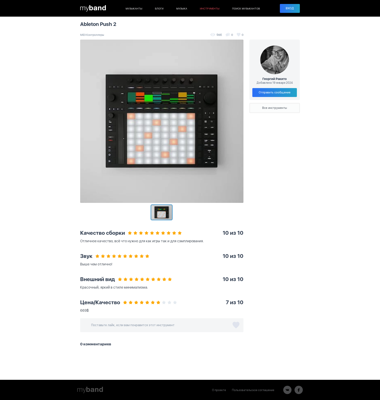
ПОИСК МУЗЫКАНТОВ (246, 8)
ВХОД (290, 8)
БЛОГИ (159, 8)
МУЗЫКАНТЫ (134, 8)
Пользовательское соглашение (253, 390)
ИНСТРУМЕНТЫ (209, 8)
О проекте (219, 390)
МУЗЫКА (181, 8)
